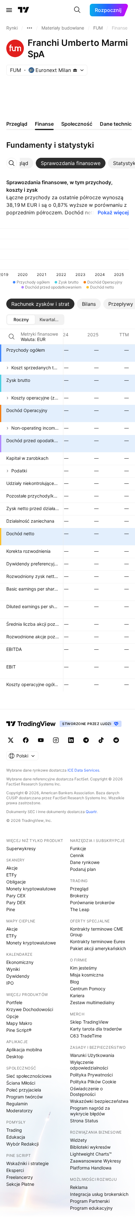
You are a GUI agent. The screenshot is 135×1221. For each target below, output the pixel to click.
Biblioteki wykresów (90, 1147)
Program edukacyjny (91, 1208)
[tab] (70, 163)
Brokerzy (79, 895)
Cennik (77, 855)
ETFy (11, 874)
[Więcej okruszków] (29, 28)
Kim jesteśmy (83, 968)
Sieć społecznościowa (28, 1076)
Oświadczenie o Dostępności (86, 1091)
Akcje (12, 868)
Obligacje (16, 881)
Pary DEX (15, 902)
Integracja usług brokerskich (99, 1194)
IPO (10, 983)
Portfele (14, 1002)
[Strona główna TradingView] (23, 10)
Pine (10, 909)
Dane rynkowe (85, 862)
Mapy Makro (19, 1023)
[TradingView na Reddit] (116, 740)
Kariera (77, 995)
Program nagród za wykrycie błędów (90, 1110)
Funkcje (78, 848)
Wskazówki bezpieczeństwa (99, 1101)
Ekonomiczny (20, 962)
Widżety (78, 1140)
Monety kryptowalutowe (31, 888)
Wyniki (13, 969)
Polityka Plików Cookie (93, 1081)
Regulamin (17, 1103)
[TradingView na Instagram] (55, 740)
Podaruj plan (83, 869)
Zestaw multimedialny (92, 1002)
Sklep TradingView (89, 1022)
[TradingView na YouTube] (40, 740)
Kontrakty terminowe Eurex (97, 941)
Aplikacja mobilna (24, 1049)
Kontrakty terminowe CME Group (96, 931)
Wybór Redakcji (22, 1144)
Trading (14, 1130)
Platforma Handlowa (90, 1167)
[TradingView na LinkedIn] (71, 740)
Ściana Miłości (20, 1083)
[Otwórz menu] (9, 10)
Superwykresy (21, 848)
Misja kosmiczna (87, 974)
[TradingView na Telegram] (86, 740)
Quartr (91, 811)
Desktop (15, 1056)
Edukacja (15, 1137)
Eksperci (15, 1170)
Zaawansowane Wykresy (95, 1160)
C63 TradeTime (86, 1035)
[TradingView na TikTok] (101, 740)
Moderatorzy (19, 1110)
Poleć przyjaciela (23, 1089)
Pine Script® (18, 1030)
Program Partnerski (90, 1201)
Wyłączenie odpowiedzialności (89, 1064)
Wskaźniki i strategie (27, 1163)
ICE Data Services (83, 770)
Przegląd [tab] (16, 124)
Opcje (12, 1016)
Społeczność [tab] (76, 124)
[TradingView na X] (10, 740)
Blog (74, 981)
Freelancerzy (19, 1177)
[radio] (21, 319)
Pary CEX (15, 895)
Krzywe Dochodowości (29, 1009)
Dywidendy (18, 976)
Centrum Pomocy (87, 988)
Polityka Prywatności (91, 1074)
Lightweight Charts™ (91, 1154)
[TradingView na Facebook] (25, 740)
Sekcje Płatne (20, 1184)
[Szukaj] (77, 10)
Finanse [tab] (44, 124)
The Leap (79, 909)
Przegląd (79, 888)
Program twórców (24, 1096)
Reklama (79, 1187)
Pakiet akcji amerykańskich (98, 948)
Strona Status (84, 1120)
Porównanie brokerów (92, 902)
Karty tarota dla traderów (96, 1028)
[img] (75, 70)
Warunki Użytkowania (92, 1055)
